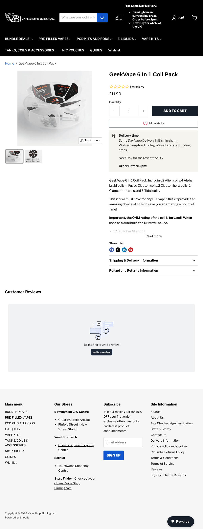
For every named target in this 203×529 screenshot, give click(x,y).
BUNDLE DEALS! (18, 39)
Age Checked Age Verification (172, 423)
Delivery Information (165, 440)
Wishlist (114, 50)
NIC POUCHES (73, 50)
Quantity (115, 102)
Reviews (156, 469)
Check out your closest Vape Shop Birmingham (75, 483)
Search (156, 412)
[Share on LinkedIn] (124, 249)
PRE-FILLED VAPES (53, 39)
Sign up (114, 455)
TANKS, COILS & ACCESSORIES (30, 50)
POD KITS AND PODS (93, 39)
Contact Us (158, 435)
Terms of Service (162, 463)
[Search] (102, 17)
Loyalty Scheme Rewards (168, 475)
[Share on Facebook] (111, 249)
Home (9, 63)
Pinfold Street (68, 424)
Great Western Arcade (74, 420)
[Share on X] (118, 249)
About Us (157, 417)
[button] (179, 17)
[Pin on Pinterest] (130, 249)
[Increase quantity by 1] (144, 111)
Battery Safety (161, 429)
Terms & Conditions (165, 458)
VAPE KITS (150, 39)
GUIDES (96, 50)
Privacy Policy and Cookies (169, 446)
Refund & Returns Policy (167, 452)
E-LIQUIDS (126, 39)
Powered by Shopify (17, 517)
